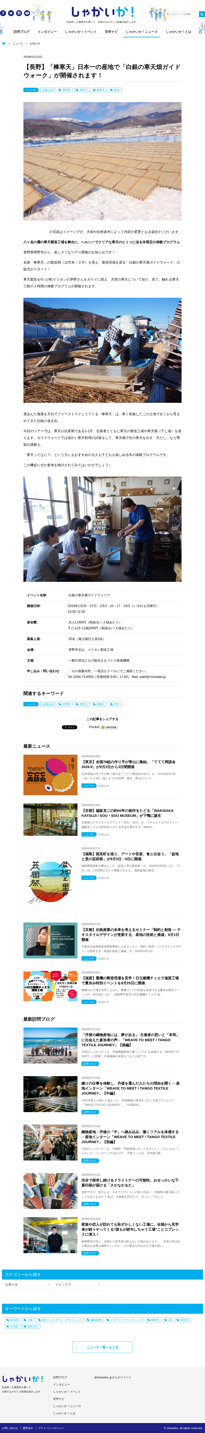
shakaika (172, 1428)
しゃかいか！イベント (81, 31)
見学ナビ (111, 31)
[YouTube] (27, 13)
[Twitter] (11, 13)
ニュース (17, 43)
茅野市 (83, 90)
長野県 (66, 90)
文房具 (14, 1326)
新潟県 (14, 1320)
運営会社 (28, 1428)
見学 (116, 90)
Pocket (94, 727)
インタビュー (47, 31)
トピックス (63, 1284)
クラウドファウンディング (126, 1320)
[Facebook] (3, 13)
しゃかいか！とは (178, 31)
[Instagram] (19, 13)
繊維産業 (96, 1320)
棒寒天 (101, 90)
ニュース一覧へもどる (102, 1347)
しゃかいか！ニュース (142, 31)
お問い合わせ (10, 1428)
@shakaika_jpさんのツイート (113, 1377)
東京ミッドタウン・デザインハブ (61, 1320)
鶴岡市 (155, 1320)
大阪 (30, 1320)
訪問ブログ (22, 31)
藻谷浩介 (33, 1326)
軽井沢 (184, 1320)
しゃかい (102, 12)
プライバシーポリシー (51, 1428)
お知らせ (35, 43)
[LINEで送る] (109, 727)
